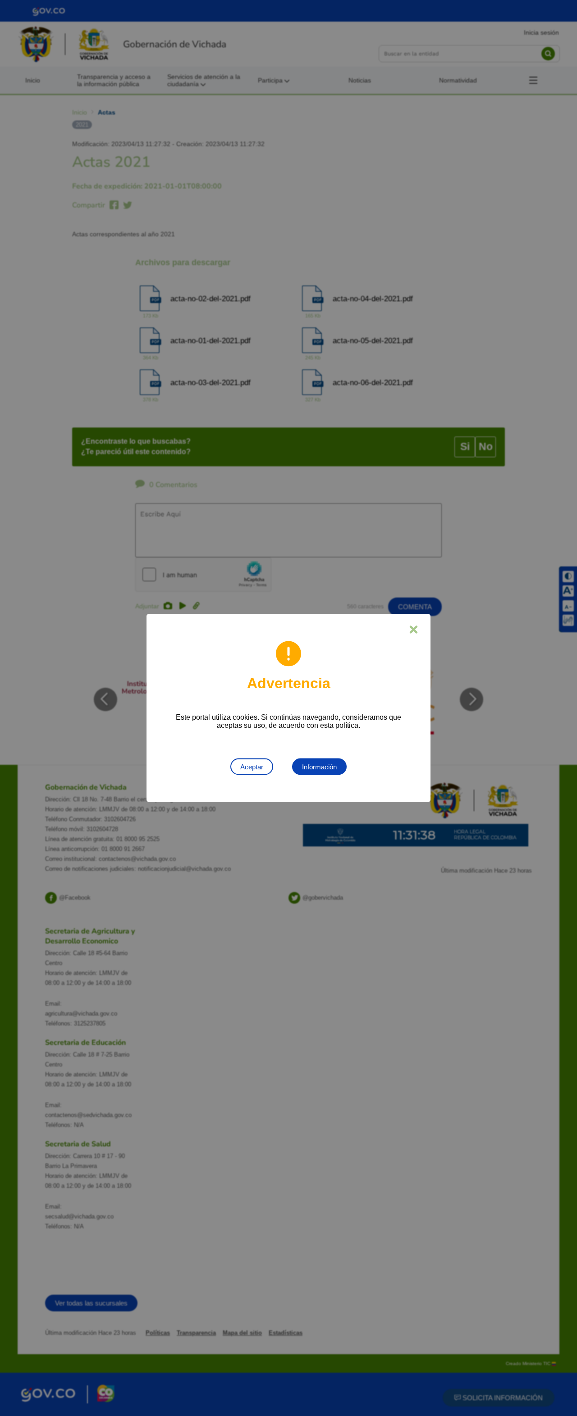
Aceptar (251, 767)
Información (319, 767)
